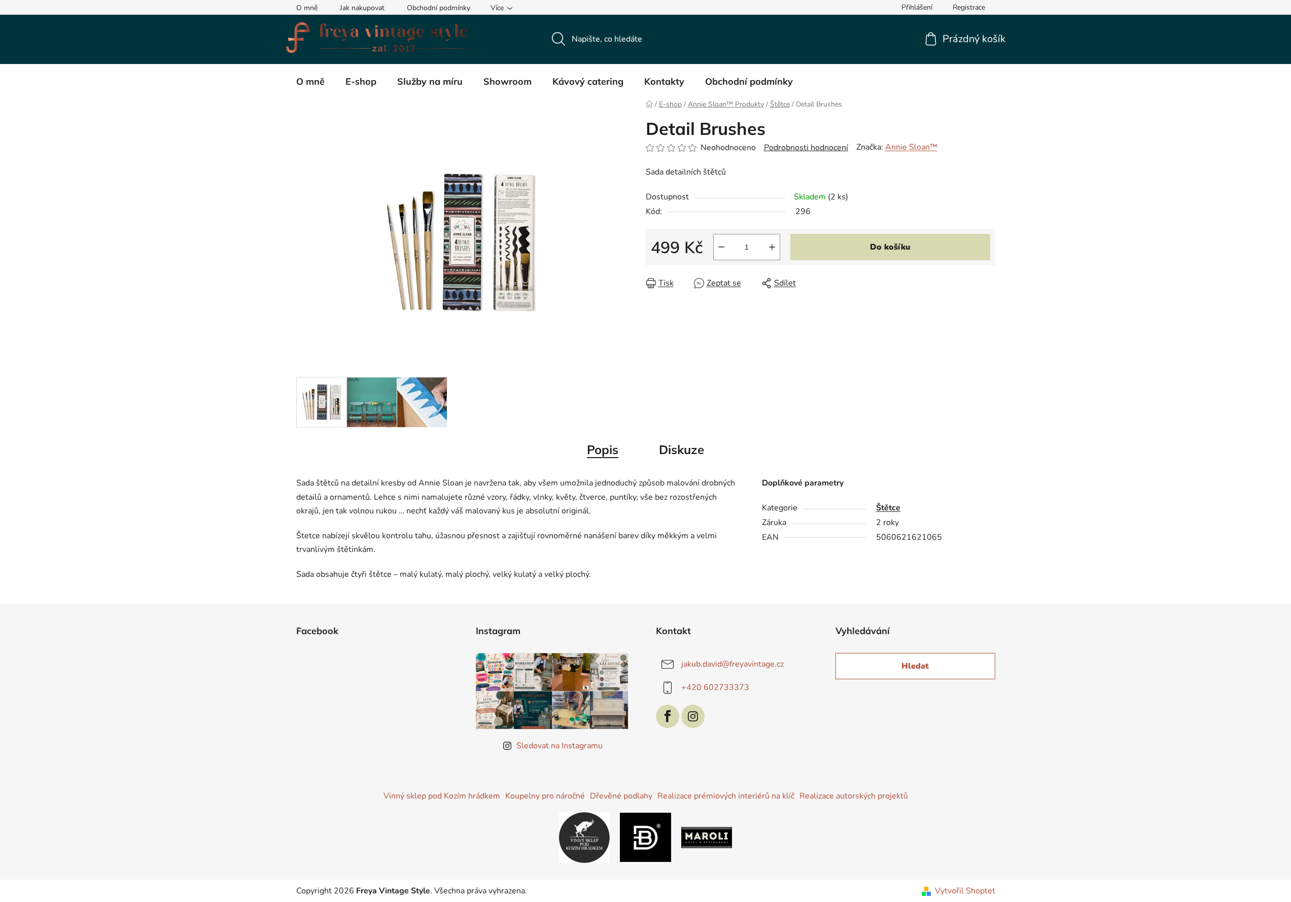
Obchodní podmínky (438, 8)
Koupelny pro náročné (545, 796)
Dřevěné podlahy (621, 796)
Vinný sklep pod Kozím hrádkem (441, 796)
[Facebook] (667, 716)
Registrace (969, 7)
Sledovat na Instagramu (559, 745)
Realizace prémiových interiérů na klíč (725, 796)
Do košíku (890, 247)
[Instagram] (693, 716)
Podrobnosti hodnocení (806, 147)
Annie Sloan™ (911, 147)
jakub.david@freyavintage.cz (732, 664)
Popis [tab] (602, 449)
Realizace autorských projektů (853, 796)
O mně (307, 8)
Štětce (888, 507)
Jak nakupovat (362, 8)
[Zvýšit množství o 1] (772, 247)
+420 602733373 (715, 687)
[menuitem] (310, 81)
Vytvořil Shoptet (965, 890)
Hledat (915, 666)
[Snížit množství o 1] (721, 247)
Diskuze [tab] (681, 449)
